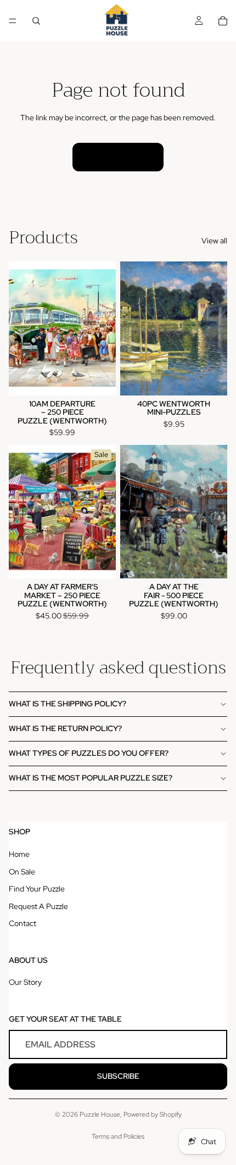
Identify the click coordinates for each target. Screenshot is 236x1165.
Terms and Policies (118, 1136)
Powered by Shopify (152, 1114)
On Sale (22, 872)
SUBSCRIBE (118, 1076)
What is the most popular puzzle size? (90, 778)
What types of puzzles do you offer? (88, 753)
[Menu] (12, 21)
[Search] (36, 21)
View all (214, 241)
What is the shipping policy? (67, 704)
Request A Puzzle (38, 906)
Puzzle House (100, 1114)
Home (19, 854)
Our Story (25, 982)
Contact (22, 923)
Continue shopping (118, 156)
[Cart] (223, 21)
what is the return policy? (65, 728)
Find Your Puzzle (37, 889)
